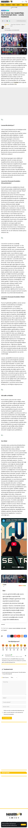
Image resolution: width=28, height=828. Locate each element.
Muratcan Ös (7, 25)
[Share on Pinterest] (15, 636)
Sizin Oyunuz (6, 677)
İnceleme (3, 10)
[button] (23, 824)
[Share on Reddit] (18, 636)
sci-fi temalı (4, 630)
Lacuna (16, 82)
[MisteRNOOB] (14, 814)
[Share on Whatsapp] (9, 21)
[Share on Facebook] (5, 21)
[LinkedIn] (25, 656)
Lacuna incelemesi (16, 628)
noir (22, 628)
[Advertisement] (14, 101)
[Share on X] (7, 21)
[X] (10, 818)
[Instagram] (14, 818)
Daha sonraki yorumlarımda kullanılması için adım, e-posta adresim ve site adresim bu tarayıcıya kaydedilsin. (14, 712)
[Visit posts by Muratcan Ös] (3, 655)
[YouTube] (12, 818)
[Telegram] (18, 818)
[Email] (22, 636)
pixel (24, 628)
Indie (8, 10)
